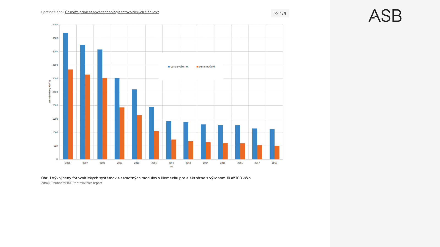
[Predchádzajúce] (103, 96)
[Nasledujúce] (227, 96)
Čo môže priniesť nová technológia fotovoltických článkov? (112, 12)
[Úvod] (385, 15)
